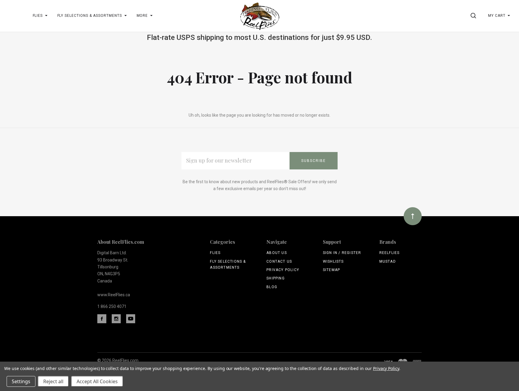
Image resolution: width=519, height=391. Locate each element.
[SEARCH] (474, 15)
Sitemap (331, 270)
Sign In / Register (342, 253)
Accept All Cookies (97, 381)
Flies (215, 253)
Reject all (53, 381)
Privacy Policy (282, 270)
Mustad (387, 261)
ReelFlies (389, 253)
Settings (21, 381)
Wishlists (333, 261)
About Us (276, 253)
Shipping (275, 278)
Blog (271, 287)
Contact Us (279, 261)
